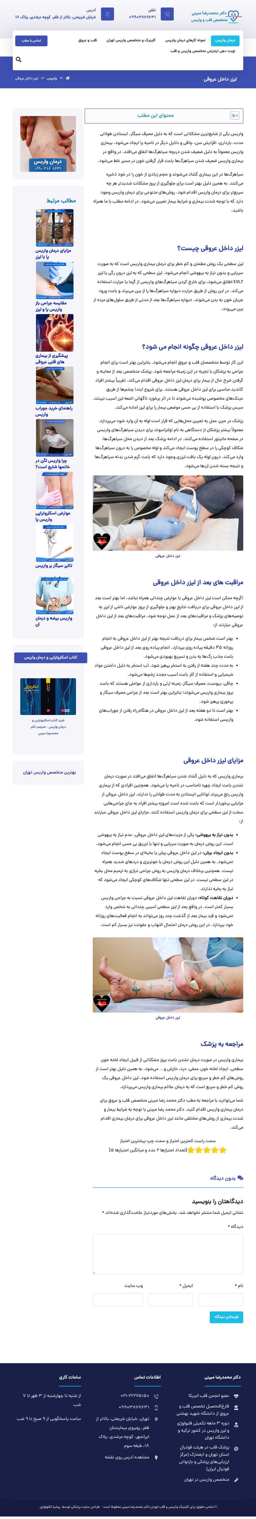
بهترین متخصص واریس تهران (49, 772)
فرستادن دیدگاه (226, 1317)
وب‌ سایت (133, 1286)
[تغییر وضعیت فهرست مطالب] (232, 115)
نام (239, 1286)
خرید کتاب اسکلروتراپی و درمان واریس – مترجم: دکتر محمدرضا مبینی (48, 727)
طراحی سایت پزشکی (85, 1507)
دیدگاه (235, 1227)
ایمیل (186, 1286)
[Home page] (68, 78)
